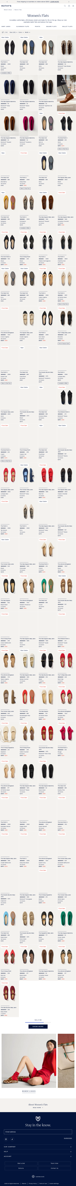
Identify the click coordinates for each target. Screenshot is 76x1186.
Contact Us (54, 1168)
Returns (21, 1168)
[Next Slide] (68, 2)
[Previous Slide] (7, 2)
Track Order (54, 1163)
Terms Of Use (43, 1183)
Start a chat (21, 1163)
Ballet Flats (67, 26)
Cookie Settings (54, 1183)
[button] (65, 6)
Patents (24, 1183)
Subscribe (68, 1138)
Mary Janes (6, 26)
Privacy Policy (33, 1183)
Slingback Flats (22, 26)
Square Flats (51, 26)
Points (37, 26)
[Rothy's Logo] (6, 6)
